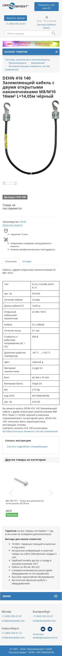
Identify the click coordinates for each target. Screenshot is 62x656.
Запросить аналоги (12, 225)
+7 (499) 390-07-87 (15, 23)
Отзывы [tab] (26, 261)
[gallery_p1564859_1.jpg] (9, 182)
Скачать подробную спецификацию (27, 446)
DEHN (23, 221)
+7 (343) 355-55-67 (43, 616)
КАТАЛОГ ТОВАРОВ (15, 51)
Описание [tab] (11, 261)
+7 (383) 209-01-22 (12, 632)
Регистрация (50, 20)
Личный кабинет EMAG (46, 26)
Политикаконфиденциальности (45, 636)
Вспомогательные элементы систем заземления (30, 431)
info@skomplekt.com (13, 620)
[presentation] (11, 493)
